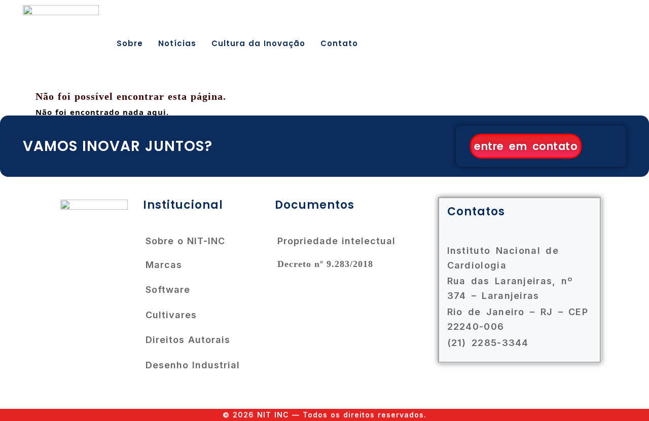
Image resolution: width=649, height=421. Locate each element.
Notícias (177, 43)
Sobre (130, 43)
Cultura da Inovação (258, 43)
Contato (339, 43)
